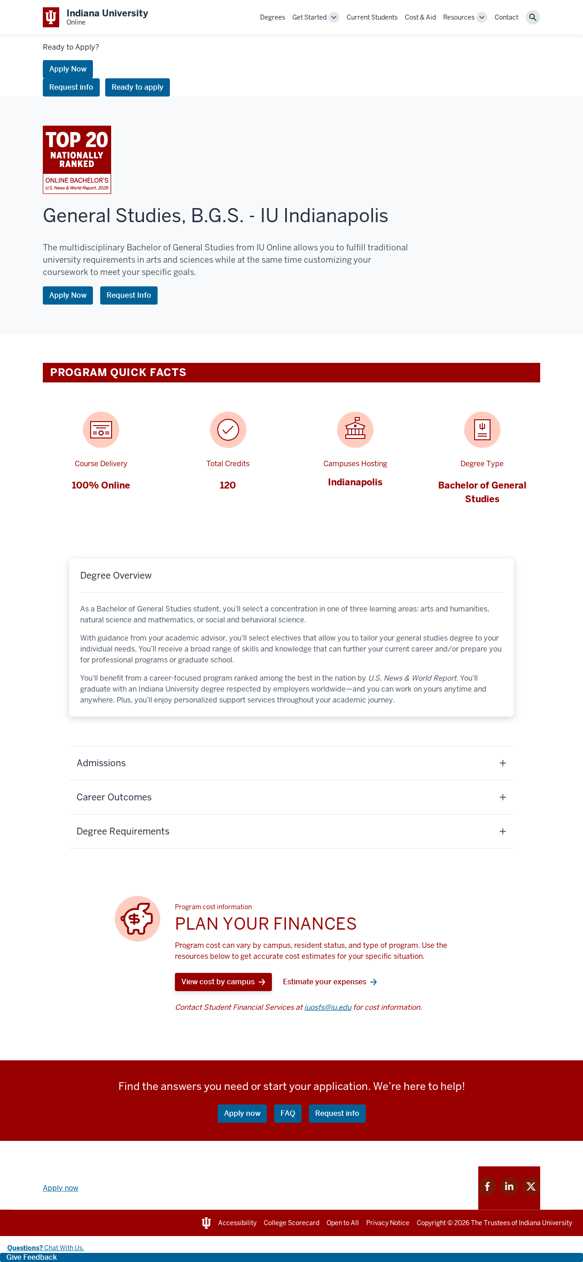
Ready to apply (138, 87)
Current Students (372, 17)
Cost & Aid (420, 17)
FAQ (288, 1113)
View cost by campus (218, 982)
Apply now (242, 1113)
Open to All (343, 1223)
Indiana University (545, 1223)
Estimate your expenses (324, 982)
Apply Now (68, 69)
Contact (506, 17)
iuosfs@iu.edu (327, 1007)
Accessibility (237, 1223)
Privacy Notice (387, 1223)
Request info (71, 87)
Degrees (272, 17)
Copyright (431, 1223)
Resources (459, 17)
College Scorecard (291, 1223)
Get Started (309, 17)
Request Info (129, 295)
